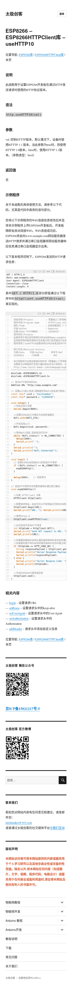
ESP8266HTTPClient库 (49, 55)
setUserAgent (17, 613)
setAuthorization (18, 618)
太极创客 (14, 14)
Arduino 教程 (14, 920)
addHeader (15, 629)
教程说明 (11, 939)
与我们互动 (57, 828)
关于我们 (11, 966)
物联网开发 (13, 911)
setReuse (14, 608)
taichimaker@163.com (19, 822)
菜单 (61, 13)
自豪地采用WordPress (29, 977)
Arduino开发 (14, 930)
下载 (8, 948)
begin (12, 603)
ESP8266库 (26, 55)
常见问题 (11, 957)
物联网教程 (13, 902)
